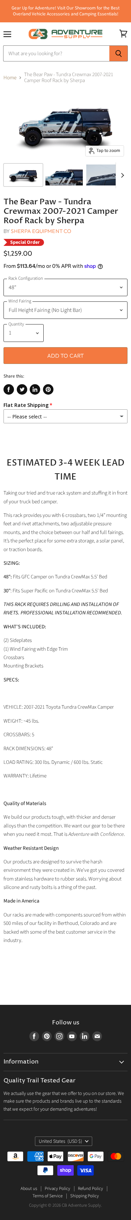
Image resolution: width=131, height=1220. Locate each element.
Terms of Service (47, 1196)
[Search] (118, 53)
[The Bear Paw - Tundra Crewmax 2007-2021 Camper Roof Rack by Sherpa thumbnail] (23, 175)
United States (60, 1141)
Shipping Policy (84, 1196)
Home (9, 78)
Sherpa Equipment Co (41, 231)
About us (29, 1188)
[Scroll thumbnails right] (121, 175)
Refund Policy (90, 1188)
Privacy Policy (57, 1188)
